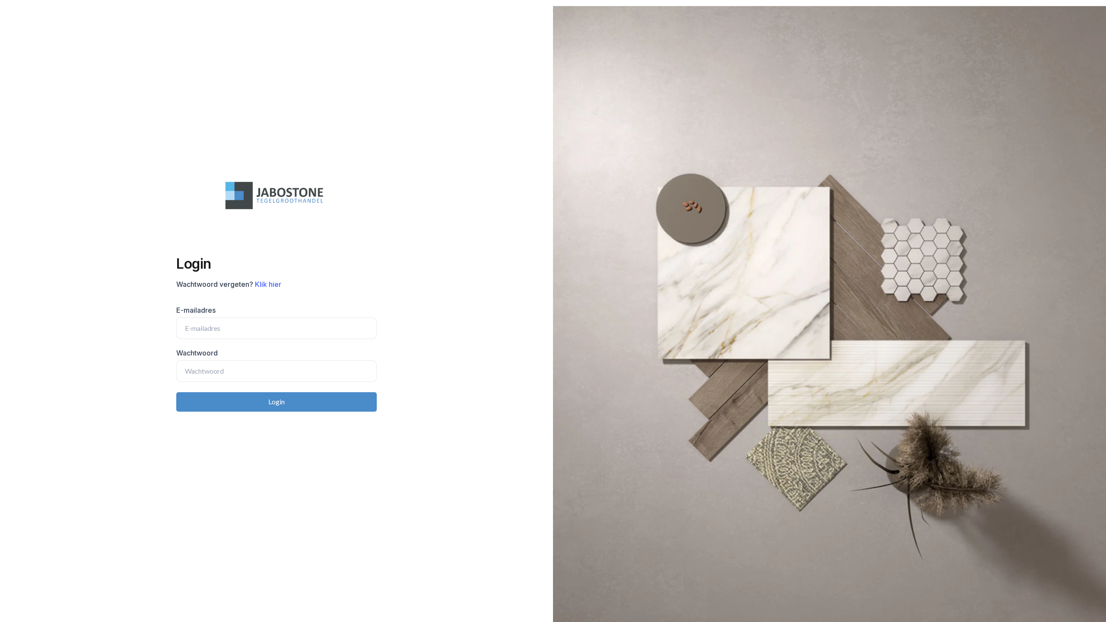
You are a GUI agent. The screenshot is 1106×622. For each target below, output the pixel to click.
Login (276, 401)
